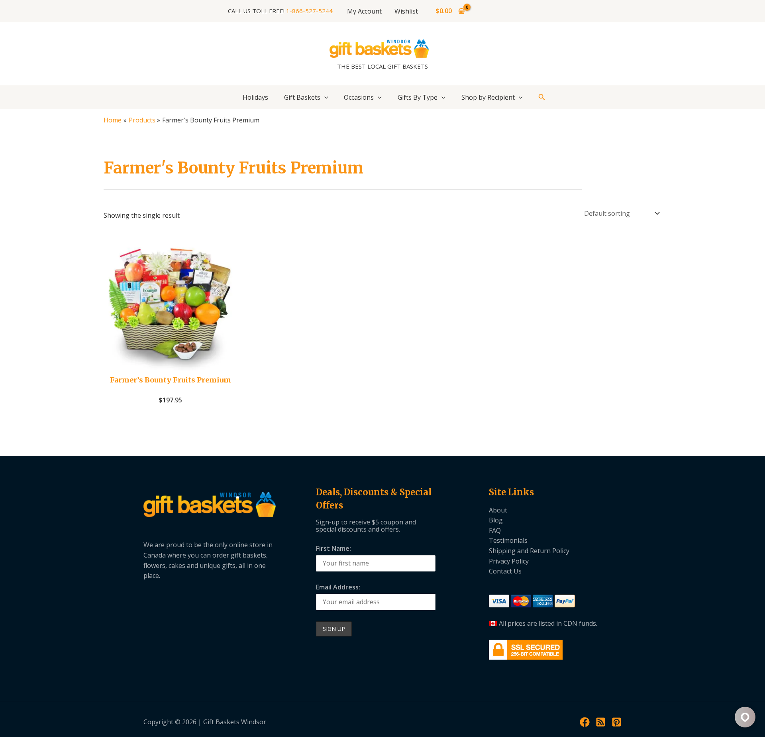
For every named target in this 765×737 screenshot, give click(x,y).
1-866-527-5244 (309, 11)
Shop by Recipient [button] (488, 97)
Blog (496, 520)
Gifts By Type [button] (417, 97)
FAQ (495, 530)
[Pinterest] (617, 722)
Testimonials (508, 540)
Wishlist (406, 11)
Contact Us (505, 571)
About (498, 510)
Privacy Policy (509, 561)
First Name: (333, 548)
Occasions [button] (359, 97)
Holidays (255, 97)
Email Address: (338, 587)
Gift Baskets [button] (302, 97)
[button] (324, 97)
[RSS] (601, 722)
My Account (364, 11)
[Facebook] (585, 722)
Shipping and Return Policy (529, 550)
